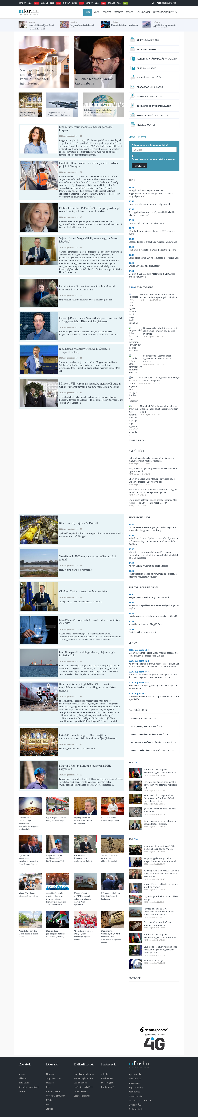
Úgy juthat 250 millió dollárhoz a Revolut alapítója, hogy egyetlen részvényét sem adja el (159, 409)
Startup (49, 1108)
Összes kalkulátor (82, 1095)
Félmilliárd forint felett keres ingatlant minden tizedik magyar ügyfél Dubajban (158, 296)
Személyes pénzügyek (29, 1087)
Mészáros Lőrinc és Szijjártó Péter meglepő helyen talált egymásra (160, 847)
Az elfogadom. (153, 158)
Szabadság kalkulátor (83, 1078)
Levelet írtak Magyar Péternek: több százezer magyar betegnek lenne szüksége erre (160, 949)
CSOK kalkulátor (81, 1091)
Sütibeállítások (135, 1109)
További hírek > (137, 440)
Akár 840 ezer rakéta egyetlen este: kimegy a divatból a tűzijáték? (159, 379)
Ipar (48, 1104)
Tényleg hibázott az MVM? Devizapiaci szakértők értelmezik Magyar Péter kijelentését (159, 911)
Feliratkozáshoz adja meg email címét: (150, 145)
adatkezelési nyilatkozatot (149, 159)
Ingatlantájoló (107, 1087)
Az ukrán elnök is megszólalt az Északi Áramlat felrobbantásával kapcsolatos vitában (159, 798)
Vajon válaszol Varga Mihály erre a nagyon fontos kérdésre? (160, 822)
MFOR (28, 12)
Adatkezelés (134, 1091)
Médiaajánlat (135, 1078)
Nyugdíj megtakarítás (84, 1074)
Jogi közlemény (136, 1087)
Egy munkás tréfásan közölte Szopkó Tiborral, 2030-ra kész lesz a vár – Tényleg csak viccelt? (153, 501)
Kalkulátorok (143, 12)
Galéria (22, 1091)
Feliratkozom (139, 165)
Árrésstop (118, 12)
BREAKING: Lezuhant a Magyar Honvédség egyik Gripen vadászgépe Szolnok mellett (152, 480)
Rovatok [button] (130, 12)
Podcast (107, 12)
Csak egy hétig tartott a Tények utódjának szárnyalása (158, 923)
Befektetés (24, 1082)
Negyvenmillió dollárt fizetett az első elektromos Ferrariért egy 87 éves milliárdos (160, 331)
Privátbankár (107, 1078)
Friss (88, 12)
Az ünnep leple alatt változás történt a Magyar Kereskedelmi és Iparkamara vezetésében (161, 873)
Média (49, 1100)
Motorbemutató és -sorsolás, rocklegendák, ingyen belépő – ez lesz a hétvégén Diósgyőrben (153, 491)
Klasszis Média (135, 1096)
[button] (153, 3)
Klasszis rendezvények (163, 12)
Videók (97, 12)
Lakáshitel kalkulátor (83, 1087)
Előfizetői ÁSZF (136, 1104)
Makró (22, 1074)
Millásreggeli (107, 1082)
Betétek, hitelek (53, 1091)
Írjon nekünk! (135, 1074)
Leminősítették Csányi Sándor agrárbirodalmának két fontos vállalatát (157, 358)
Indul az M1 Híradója (153, 960)
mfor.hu (105, 1074)
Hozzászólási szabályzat (140, 1100)
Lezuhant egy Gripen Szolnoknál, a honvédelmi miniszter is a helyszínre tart (160, 785)
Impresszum (134, 1083)
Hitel (48, 1087)
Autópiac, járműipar (55, 1095)
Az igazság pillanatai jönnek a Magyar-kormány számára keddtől (160, 860)
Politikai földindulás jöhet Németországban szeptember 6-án (160, 771)
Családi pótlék (80, 1082)
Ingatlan (50, 1082)
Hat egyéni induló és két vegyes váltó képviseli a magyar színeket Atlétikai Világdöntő (151, 459)
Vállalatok (23, 1078)
